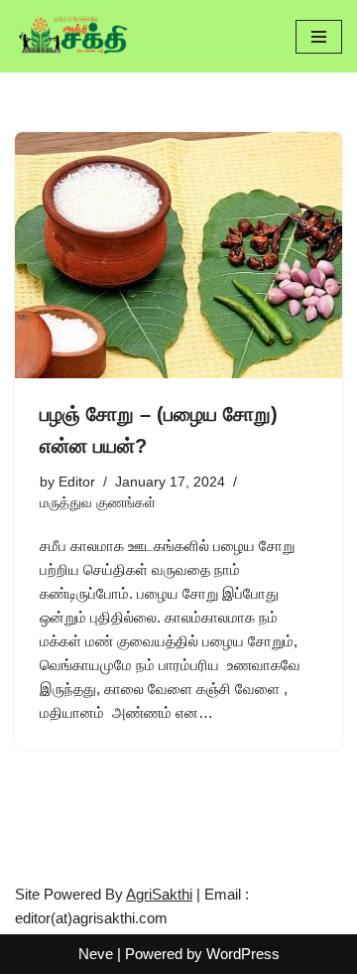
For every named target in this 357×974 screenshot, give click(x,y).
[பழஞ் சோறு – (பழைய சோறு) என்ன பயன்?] (178, 255)
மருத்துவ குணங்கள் (98, 502)
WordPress (243, 953)
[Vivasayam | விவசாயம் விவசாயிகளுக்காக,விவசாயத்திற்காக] (74, 36)
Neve (95, 953)
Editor (77, 482)
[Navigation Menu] (319, 37)
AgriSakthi (159, 894)
